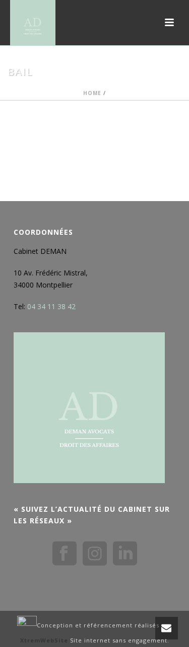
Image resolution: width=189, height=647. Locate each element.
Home (92, 93)
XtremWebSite (44, 640)
